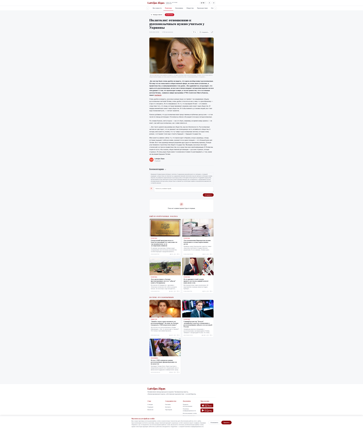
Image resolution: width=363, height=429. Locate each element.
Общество (190, 8)
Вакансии (150, 409)
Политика (168, 8)
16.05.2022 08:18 (154, 32)
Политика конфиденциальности (189, 410)
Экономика (179, 8)
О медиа (150, 404)
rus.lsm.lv (158, 95)
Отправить (208, 195)
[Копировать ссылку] (212, 32)
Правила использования (187, 405)
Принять (226, 422)
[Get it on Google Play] (207, 410)
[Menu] (214, 3)
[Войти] (209, 3)
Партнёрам (168, 409)
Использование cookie (190, 413)
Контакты (168, 407)
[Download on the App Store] (207, 405)
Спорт (213, 8)
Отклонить (214, 422)
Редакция (150, 407)
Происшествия (202, 8)
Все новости (157, 8)
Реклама (168, 404)
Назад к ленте (157, 14)
